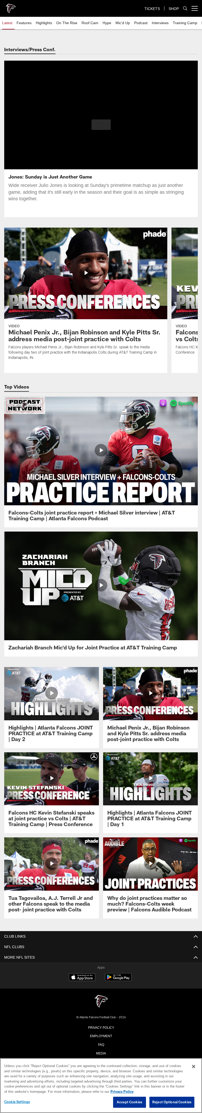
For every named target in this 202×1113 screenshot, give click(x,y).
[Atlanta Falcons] (101, 1002)
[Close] (193, 1067)
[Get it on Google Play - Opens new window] (118, 979)
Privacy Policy (101, 1027)
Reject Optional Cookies (171, 1102)
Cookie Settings (17, 1102)
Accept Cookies (129, 1102)
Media (101, 1053)
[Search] (185, 8)
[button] (101, 124)
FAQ (101, 1044)
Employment (101, 1035)
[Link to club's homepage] (10, 6)
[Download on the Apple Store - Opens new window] (82, 977)
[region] (101, 1085)
